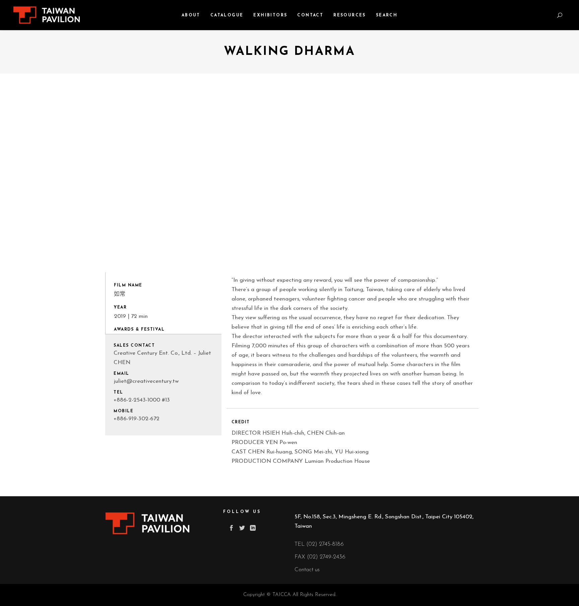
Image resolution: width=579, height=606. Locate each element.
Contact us (307, 570)
